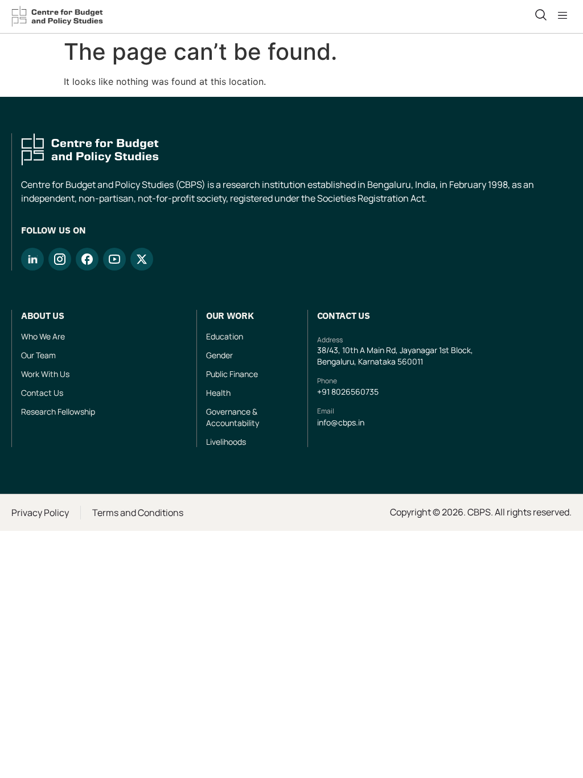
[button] (565, 15)
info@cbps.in (340, 422)
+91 (324, 391)
